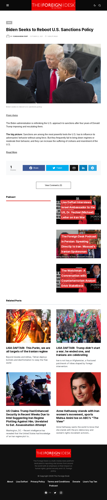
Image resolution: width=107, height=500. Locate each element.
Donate (76, 481)
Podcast (53, 485)
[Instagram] (61, 493)
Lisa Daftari (22, 481)
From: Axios (12, 115)
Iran (9, 22)
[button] (7, 5)
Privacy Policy (38, 481)
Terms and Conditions (59, 481)
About (10, 481)
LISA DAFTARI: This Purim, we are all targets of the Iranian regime (28, 349)
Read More (11, 152)
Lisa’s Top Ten (90, 481)
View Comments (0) (53, 185)
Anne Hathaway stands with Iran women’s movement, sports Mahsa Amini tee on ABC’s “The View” (77, 416)
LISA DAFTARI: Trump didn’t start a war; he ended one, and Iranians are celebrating (78, 351)
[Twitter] (55, 493)
